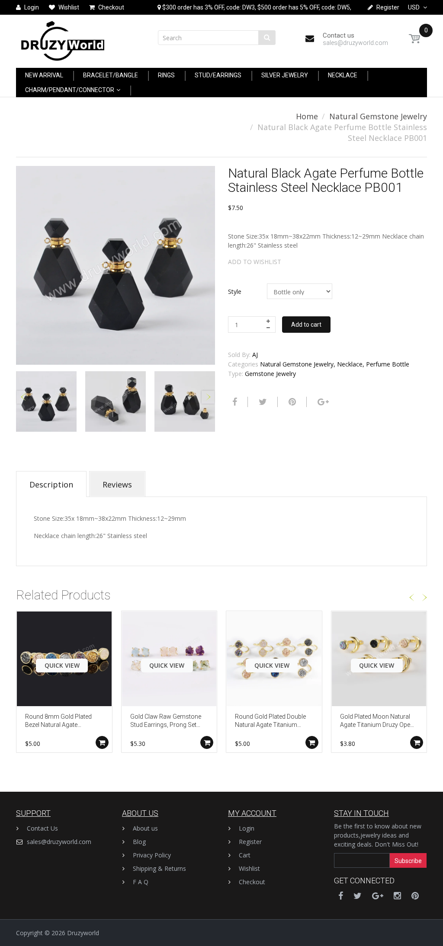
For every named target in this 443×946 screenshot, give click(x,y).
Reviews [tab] (117, 484)
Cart (244, 855)
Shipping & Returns (159, 868)
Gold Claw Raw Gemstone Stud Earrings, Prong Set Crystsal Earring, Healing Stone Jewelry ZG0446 (165, 721)
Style (234, 291)
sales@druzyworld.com (59, 842)
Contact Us (42, 828)
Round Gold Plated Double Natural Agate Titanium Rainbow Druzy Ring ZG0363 (270, 721)
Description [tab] (51, 484)
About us (145, 828)
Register (250, 842)
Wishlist (249, 868)
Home (307, 116)
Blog (139, 842)
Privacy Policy (152, 855)
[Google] (322, 402)
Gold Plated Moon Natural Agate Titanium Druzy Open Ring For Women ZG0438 (377, 721)
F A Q (140, 882)
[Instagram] (397, 895)
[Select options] (102, 742)
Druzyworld (83, 933)
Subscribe (408, 860)
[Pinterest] (415, 895)
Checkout (252, 882)
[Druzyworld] (62, 39)
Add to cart (306, 324)
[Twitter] (261, 402)
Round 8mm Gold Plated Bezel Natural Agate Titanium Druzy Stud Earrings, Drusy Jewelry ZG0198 (58, 721)
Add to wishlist (254, 262)
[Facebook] (233, 402)
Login (246, 828)
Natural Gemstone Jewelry (378, 116)
